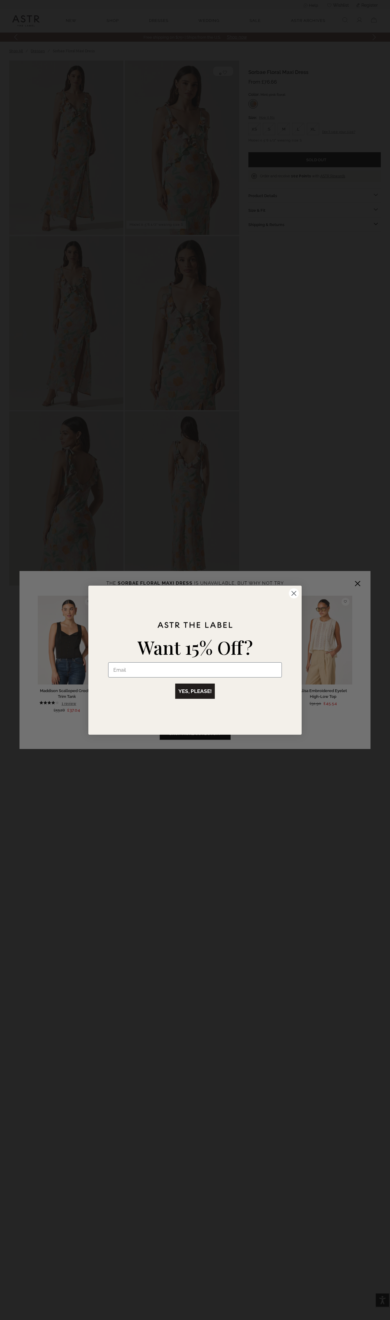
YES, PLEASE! (195, 691)
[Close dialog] (294, 593)
